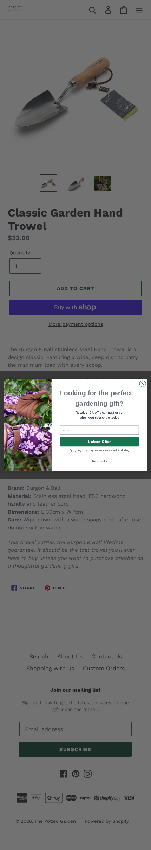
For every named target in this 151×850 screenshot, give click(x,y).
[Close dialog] (142, 384)
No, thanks (99, 461)
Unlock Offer (99, 441)
